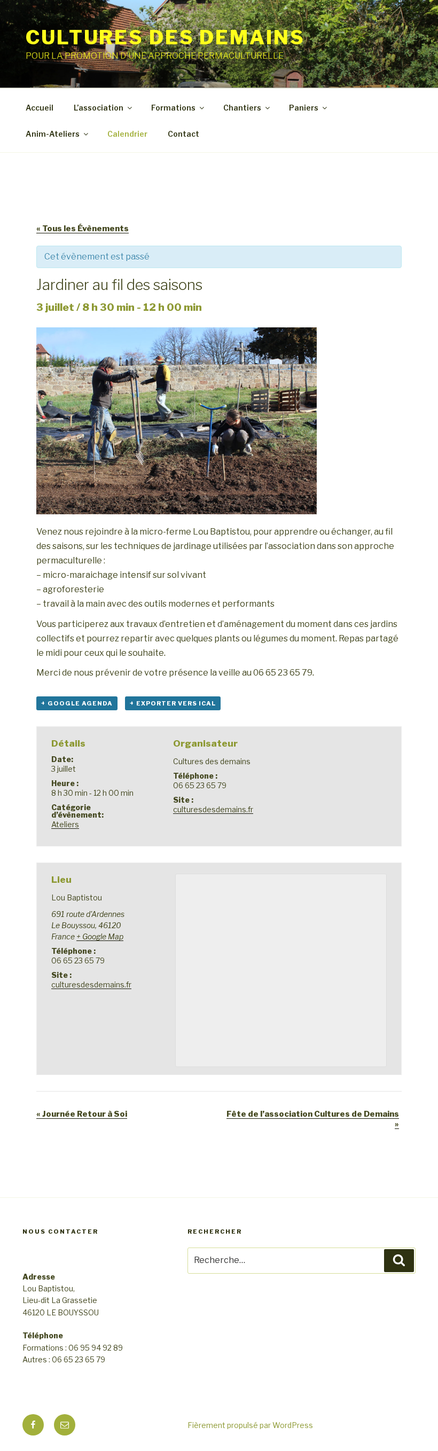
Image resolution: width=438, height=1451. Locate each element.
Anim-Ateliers (53, 133)
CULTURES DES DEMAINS (165, 37)
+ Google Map (99, 936)
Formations (173, 107)
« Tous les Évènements (82, 228)
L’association (98, 107)
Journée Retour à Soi (81, 1114)
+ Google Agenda (77, 703)
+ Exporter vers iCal (173, 703)
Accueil (39, 107)
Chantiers (242, 107)
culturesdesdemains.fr (213, 809)
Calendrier (127, 133)
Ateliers (65, 824)
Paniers (303, 107)
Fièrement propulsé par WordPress (250, 1425)
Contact (183, 133)
